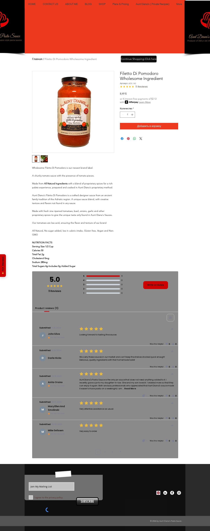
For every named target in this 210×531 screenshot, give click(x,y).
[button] (154, 240)
